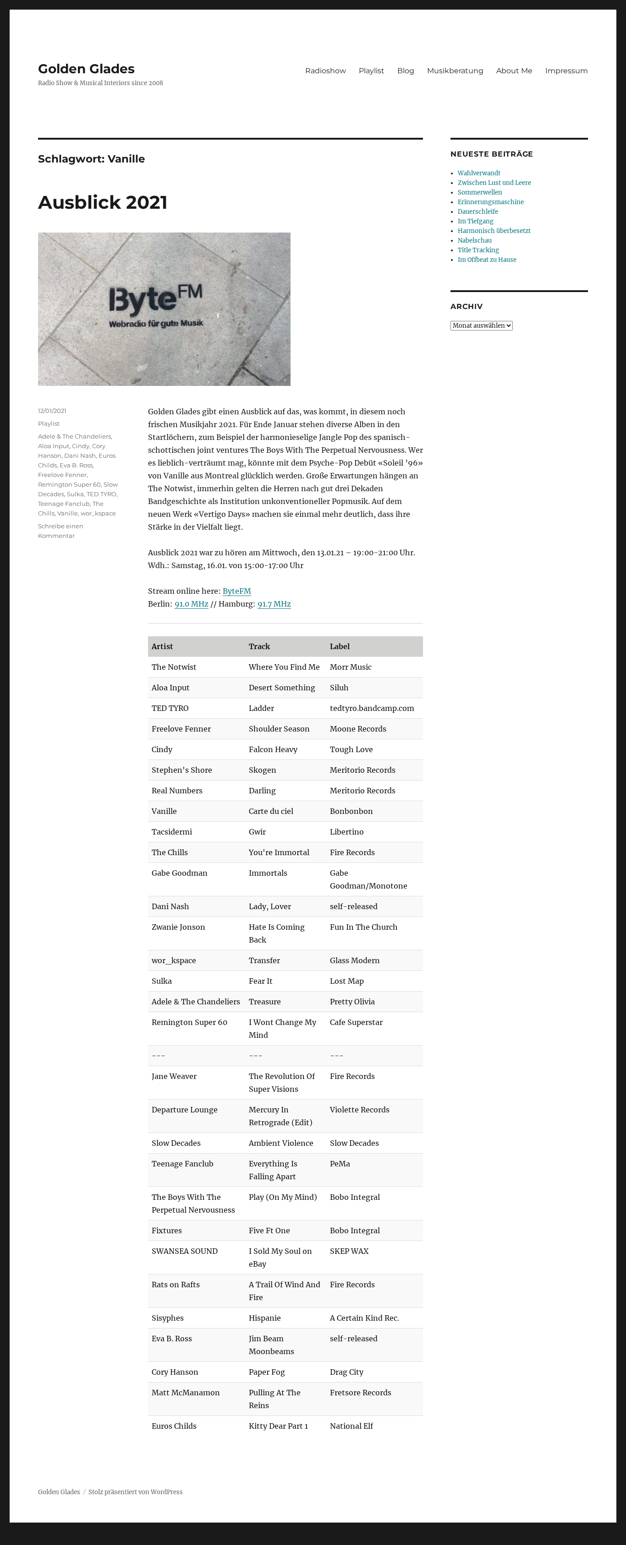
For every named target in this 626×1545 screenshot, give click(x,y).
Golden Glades (86, 68)
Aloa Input (53, 446)
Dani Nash (80, 455)
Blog (405, 70)
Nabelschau (475, 240)
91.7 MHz (274, 603)
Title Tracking (478, 250)
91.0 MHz (192, 603)
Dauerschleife (478, 212)
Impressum (566, 70)
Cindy (80, 446)
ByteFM (237, 591)
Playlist (371, 70)
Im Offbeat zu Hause (487, 260)
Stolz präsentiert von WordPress (135, 1492)
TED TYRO (101, 494)
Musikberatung (455, 70)
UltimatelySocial (388, 1538)
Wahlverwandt (479, 173)
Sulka (75, 494)
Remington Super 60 (69, 484)
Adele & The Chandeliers (74, 436)
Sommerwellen (480, 192)
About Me (514, 70)
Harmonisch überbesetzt (494, 231)
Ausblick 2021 (103, 202)
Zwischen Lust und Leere (494, 183)
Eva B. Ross (76, 465)
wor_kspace (98, 513)
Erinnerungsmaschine (491, 202)
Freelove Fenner (62, 474)
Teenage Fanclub (64, 503)
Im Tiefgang (476, 221)
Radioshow (325, 70)
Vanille (67, 513)
